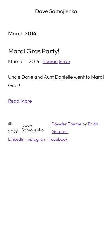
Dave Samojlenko (56, 11)
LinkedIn (16, 139)
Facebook (58, 139)
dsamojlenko (56, 61)
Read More (20, 101)
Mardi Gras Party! (34, 50)
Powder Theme (67, 124)
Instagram (36, 139)
